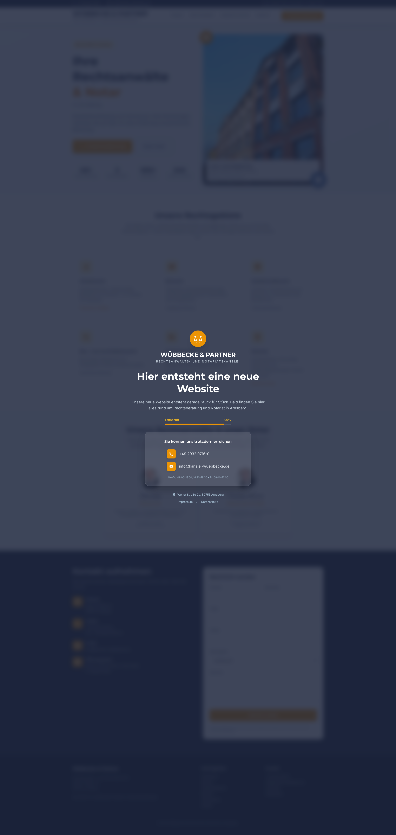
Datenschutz (209, 501)
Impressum (185, 501)
